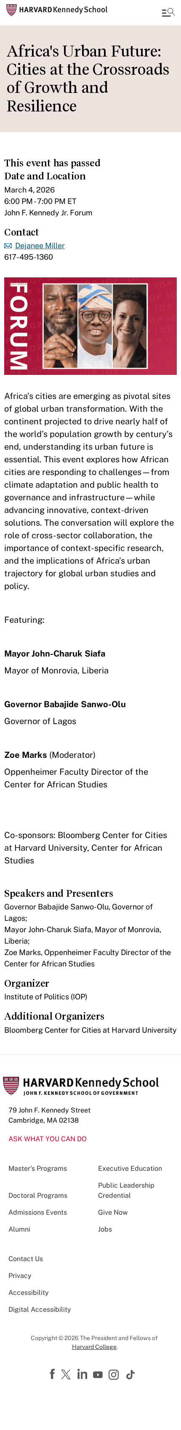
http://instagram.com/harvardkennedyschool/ (115, 1375)
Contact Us (25, 1259)
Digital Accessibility (39, 1309)
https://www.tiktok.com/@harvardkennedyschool (131, 1375)
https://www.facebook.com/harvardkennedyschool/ (53, 1374)
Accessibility (28, 1293)
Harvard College (94, 1346)
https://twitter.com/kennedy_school (67, 1375)
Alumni (19, 1229)
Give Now (113, 1212)
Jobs (105, 1229)
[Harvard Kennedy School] (56, 10)
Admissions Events (37, 1212)
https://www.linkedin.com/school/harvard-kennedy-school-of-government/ (83, 1374)
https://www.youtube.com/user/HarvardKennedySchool (99, 1375)
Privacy (20, 1276)
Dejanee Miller (40, 245)
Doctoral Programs (37, 1195)
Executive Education (130, 1168)
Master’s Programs (37, 1168)
